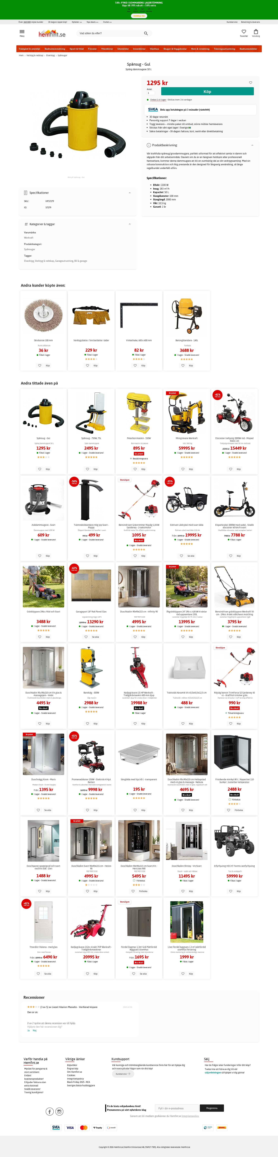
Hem (21, 55)
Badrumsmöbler (248, 49)
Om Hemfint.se (74, 1071)
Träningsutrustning (224, 49)
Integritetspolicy (75, 1078)
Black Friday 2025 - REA (78, 1082)
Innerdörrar (139, 49)
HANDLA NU (139, 16)
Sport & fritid (77, 49)
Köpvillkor (72, 1065)
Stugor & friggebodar (175, 49)
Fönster (92, 49)
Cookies (71, 1075)
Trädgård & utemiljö (29, 49)
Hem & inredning (200, 49)
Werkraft (28, 237)
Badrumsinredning (55, 49)
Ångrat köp (72, 1068)
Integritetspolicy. (190, 1116)
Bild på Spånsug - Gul (76, 177)
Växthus (154, 49)
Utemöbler (123, 49)
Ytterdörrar (107, 49)
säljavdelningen (213, 1072)
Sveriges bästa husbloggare (81, 1085)
